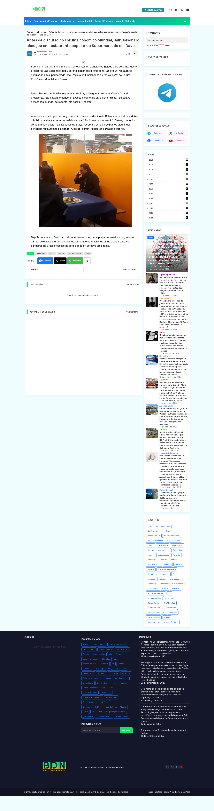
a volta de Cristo (155, 608)
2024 (168, 169)
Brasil (51, 253)
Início (28, 21)
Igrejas (167, 617)
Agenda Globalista (125, 21)
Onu (115, 659)
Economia (165, 574)
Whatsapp (76, 260)
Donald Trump (89, 649)
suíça (43, 32)
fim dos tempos (163, 526)
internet (151, 555)
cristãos (167, 564)
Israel (150, 526)
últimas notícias (154, 598)
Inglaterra (152, 560)
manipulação (177, 545)
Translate (168, 45)
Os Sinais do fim (155, 531)
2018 (168, 198)
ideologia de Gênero (167, 569)
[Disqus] (83, 356)
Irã (113, 664)
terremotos (169, 598)
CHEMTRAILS (169, 603)
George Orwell (103, 683)
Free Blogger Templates (116, 792)
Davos (61, 253)
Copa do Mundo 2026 (92, 707)
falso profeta (153, 612)
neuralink (173, 612)
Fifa (111, 688)
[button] (185, 21)
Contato (158, 792)
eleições (151, 579)
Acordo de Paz (154, 564)
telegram (158, 133)
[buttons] (170, 10)
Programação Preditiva (46, 21)
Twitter (62, 260)
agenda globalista (90, 659)
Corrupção (152, 574)
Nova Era (106, 659)
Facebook (46, 260)
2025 (168, 164)
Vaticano (162, 579)
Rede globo (163, 545)
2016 (168, 208)
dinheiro (174, 560)
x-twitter (180, 133)
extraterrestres (154, 622)
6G (164, 612)
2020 (168, 189)
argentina (126, 673)
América (176, 555)
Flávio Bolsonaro (90, 702)
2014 (168, 218)
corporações (163, 555)
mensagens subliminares (172, 584)
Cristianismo (171, 608)
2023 (168, 174)
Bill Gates (102, 673)
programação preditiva (115, 712)
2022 (168, 179)
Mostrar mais (133, 284)
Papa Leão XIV (154, 617)
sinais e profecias (171, 536)
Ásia (175, 574)
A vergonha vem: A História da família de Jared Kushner (163, 731)
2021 (168, 184)
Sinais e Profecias (104, 21)
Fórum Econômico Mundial (94, 688)
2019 (168, 193)
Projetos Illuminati (155, 540)
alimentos (41, 253)
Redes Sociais (154, 536)
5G (169, 593)
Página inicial (33, 32)
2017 (168, 203)
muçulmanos (163, 550)
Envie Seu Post (182, 792)
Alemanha (174, 579)
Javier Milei (97, 712)
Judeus (151, 569)
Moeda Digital (84, 21)
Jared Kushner (99, 654)
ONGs (85, 712)
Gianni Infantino (122, 716)
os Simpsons (111, 697)
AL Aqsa (104, 702)
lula (110, 654)
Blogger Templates (62, 792)
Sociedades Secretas (92, 697)
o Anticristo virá (173, 540)
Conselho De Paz (104, 716)
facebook (158, 141)
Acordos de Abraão (156, 593)
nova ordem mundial (118, 644)
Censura (163, 560)
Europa (151, 545)
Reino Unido (178, 550)
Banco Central (154, 603)
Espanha (107, 678)
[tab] (28, 22)
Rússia (86, 654)
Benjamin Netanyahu (117, 668)
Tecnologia (152, 584)
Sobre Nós (168, 792)
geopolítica (88, 716)
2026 (168, 160)
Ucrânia (121, 664)
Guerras (151, 550)
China (168, 531)
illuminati (178, 564)
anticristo (175, 588)
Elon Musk (113, 673)
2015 (168, 213)
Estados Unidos (98, 644)
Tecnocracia (153, 588)
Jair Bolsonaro (74, 253)
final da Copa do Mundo (116, 707)
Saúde (165, 588)
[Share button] (87, 260)
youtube (180, 141)
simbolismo (88, 683)
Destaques (65, 21)
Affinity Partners (171, 622)
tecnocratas (106, 692)
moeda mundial (121, 678)
